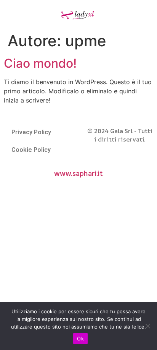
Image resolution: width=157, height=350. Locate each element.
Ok (80, 338)
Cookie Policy (31, 149)
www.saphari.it (78, 173)
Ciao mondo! (40, 63)
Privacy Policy (31, 132)
